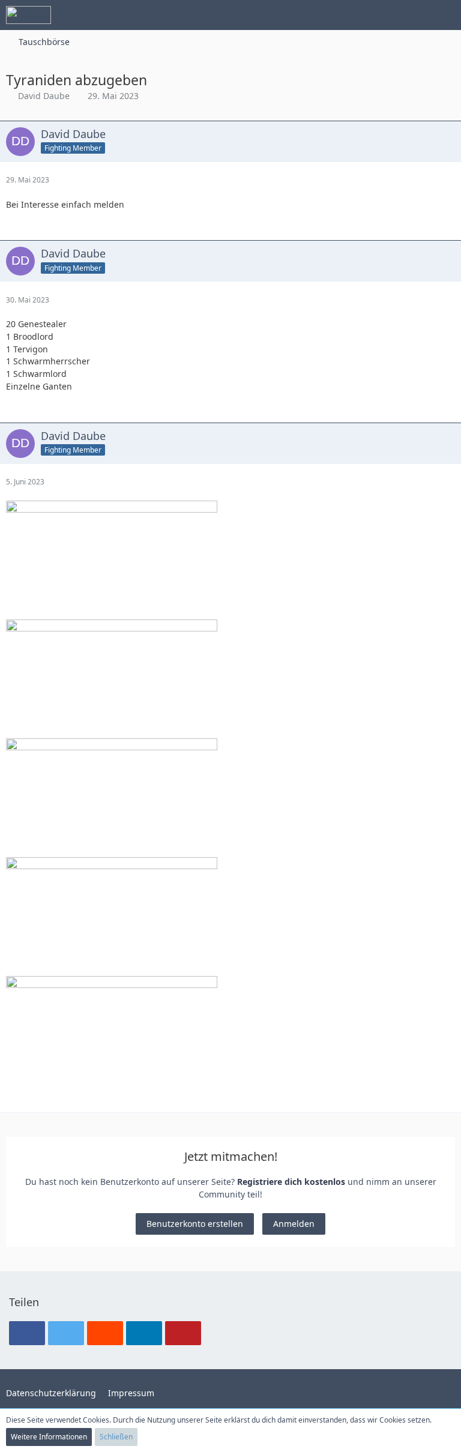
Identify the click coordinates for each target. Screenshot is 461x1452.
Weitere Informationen (49, 1437)
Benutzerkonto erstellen (194, 1223)
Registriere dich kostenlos (291, 1181)
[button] (385, 15)
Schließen (116, 1437)
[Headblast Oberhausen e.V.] (28, 15)
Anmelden (294, 1223)
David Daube (44, 95)
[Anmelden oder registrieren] (415, 15)
